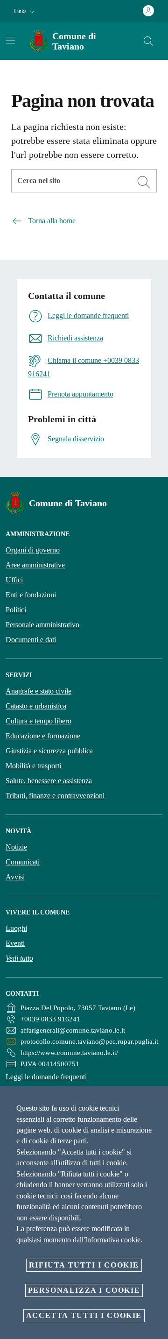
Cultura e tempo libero (38, 721)
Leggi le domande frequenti (46, 1077)
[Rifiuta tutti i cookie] (158, 1101)
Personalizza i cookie (84, 1290)
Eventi (15, 943)
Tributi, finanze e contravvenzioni (55, 796)
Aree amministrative (35, 565)
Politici (16, 610)
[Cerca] (148, 41)
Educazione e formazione (43, 736)
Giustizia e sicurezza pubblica (49, 751)
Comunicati (23, 862)
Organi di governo (33, 550)
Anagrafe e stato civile (38, 691)
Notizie (16, 847)
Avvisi (15, 877)
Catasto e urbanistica (36, 706)
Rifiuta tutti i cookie (84, 1265)
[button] (25, 11)
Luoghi (16, 928)
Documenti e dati (31, 640)
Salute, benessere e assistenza (49, 781)
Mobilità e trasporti (33, 766)
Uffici (14, 580)
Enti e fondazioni (31, 595)
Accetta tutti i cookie (84, 1315)
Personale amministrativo (42, 625)
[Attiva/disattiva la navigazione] (10, 40)
